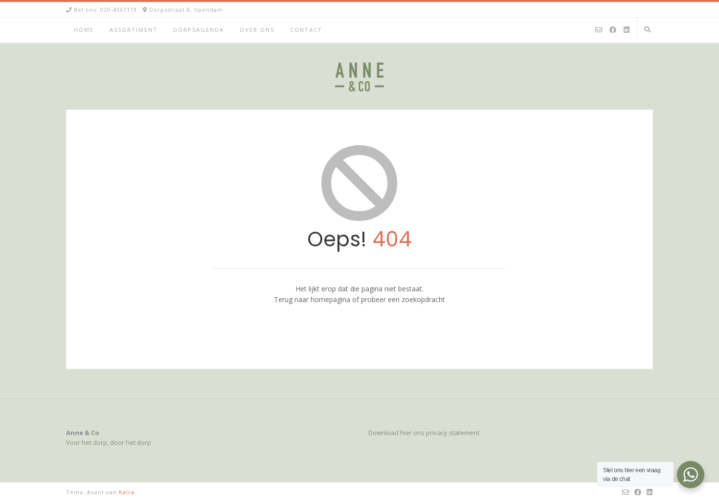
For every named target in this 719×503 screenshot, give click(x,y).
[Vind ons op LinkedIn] (626, 30)
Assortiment (133, 29)
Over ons (257, 29)
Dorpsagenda (198, 29)
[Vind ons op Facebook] (613, 30)
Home (84, 29)
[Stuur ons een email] (599, 30)
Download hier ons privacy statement (423, 432)
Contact (306, 29)
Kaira (127, 492)
